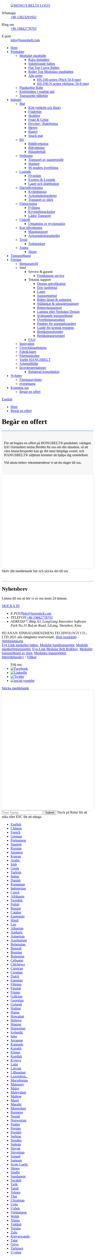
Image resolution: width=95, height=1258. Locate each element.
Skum (32, 252)
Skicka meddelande (15, 688)
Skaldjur (34, 116)
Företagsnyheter (30, 380)
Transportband (21, 256)
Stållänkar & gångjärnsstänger (58, 304)
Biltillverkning (38, 144)
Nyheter (16, 376)
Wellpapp (26, 156)
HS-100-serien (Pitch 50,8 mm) (59, 80)
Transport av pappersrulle (46, 160)
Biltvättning (36, 148)
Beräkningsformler (50, 332)
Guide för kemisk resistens (55, 328)
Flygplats (34, 176)
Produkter (17, 52)
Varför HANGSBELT (35, 360)
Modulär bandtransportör (57, 645)
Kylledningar (37, 192)
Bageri (33, 132)
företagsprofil (28, 264)
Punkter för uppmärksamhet (56, 324)
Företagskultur (29, 356)
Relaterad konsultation (43, 372)
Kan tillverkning (30, 228)
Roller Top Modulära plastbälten (50, 72)
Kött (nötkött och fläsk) (44, 108)
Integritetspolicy (13, 657)
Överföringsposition (51, 320)
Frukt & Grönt (38, 120)
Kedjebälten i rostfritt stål (36, 92)
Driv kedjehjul (47, 288)
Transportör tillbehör (33, 96)
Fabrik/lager (27, 352)
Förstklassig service (50, 276)
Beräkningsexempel (51, 336)
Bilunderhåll (37, 152)
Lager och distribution (43, 184)
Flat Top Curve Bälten (43, 68)
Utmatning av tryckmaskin (46, 224)
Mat (22, 104)
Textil (23, 240)
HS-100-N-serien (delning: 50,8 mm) (63, 84)
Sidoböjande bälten (41, 64)
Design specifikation (51, 284)
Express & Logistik (41, 180)
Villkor (31, 657)
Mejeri (32, 128)
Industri (16, 100)
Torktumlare (36, 244)
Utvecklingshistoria (32, 348)
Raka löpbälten (38, 60)
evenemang (27, 384)
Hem (14, 48)
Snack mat (35, 136)
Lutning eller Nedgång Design (58, 312)
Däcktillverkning (31, 188)
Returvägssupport (49, 308)
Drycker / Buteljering (43, 124)
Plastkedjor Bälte (31, 88)
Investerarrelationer (32, 368)
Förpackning (28, 204)
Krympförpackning (41, 212)
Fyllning (34, 208)
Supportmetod (47, 296)
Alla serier (35, 76)
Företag (16, 260)
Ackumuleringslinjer (42, 196)
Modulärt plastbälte (32, 56)
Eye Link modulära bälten (20, 645)
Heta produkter (66, 637)
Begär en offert (29, 392)
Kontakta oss (20, 388)
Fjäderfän (35, 112)
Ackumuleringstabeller (44, 236)
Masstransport (38, 232)
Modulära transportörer (50, 653)
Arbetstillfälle (28, 364)
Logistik (25, 172)
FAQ (31, 340)
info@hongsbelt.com (25, 40)
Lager (41, 292)
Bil (21, 140)
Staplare (34, 164)
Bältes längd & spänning (54, 300)
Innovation (26, 344)
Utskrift (24, 220)
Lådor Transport (39, 216)
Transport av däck (40, 200)
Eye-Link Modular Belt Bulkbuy (55, 649)
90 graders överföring (43, 168)
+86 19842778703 (23, 28)
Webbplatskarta (12, 641)
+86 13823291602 (23, 17)
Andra (23, 248)
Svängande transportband (54, 316)
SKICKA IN (11, 606)
